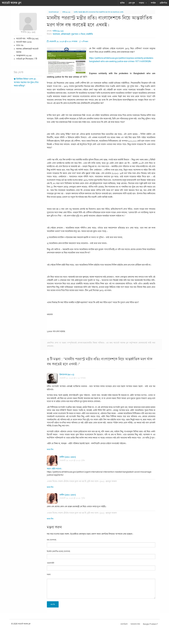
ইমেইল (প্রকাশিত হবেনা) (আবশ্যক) (58, 551)
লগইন (153, 2)
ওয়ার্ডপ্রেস (124, 624)
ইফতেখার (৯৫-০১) (67, 374)
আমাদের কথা (135, 624)
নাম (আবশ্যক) (51, 540)
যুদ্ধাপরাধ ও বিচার (78, 34)
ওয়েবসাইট (50, 563)
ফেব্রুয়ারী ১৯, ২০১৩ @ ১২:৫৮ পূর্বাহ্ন (72, 498)
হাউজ (122, 2)
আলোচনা (56, 34)
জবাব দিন (50, 449)
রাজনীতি (89, 34)
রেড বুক (132, 2)
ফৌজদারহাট (65, 34)
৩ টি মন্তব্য (84, 41)
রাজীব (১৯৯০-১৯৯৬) (68, 456)
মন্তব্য (49, 574)
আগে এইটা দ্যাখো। (54, 468)
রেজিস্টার (163, 2)
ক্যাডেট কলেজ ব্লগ (11, 3)
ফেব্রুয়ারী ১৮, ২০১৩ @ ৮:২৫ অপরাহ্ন (73, 378)
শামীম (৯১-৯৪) (66, 12)
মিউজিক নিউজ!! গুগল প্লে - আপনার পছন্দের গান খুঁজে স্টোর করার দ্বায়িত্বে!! (26, 82)
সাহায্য (141, 2)
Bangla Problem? (150, 624)
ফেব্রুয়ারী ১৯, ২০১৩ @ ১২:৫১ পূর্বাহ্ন (72, 460)
